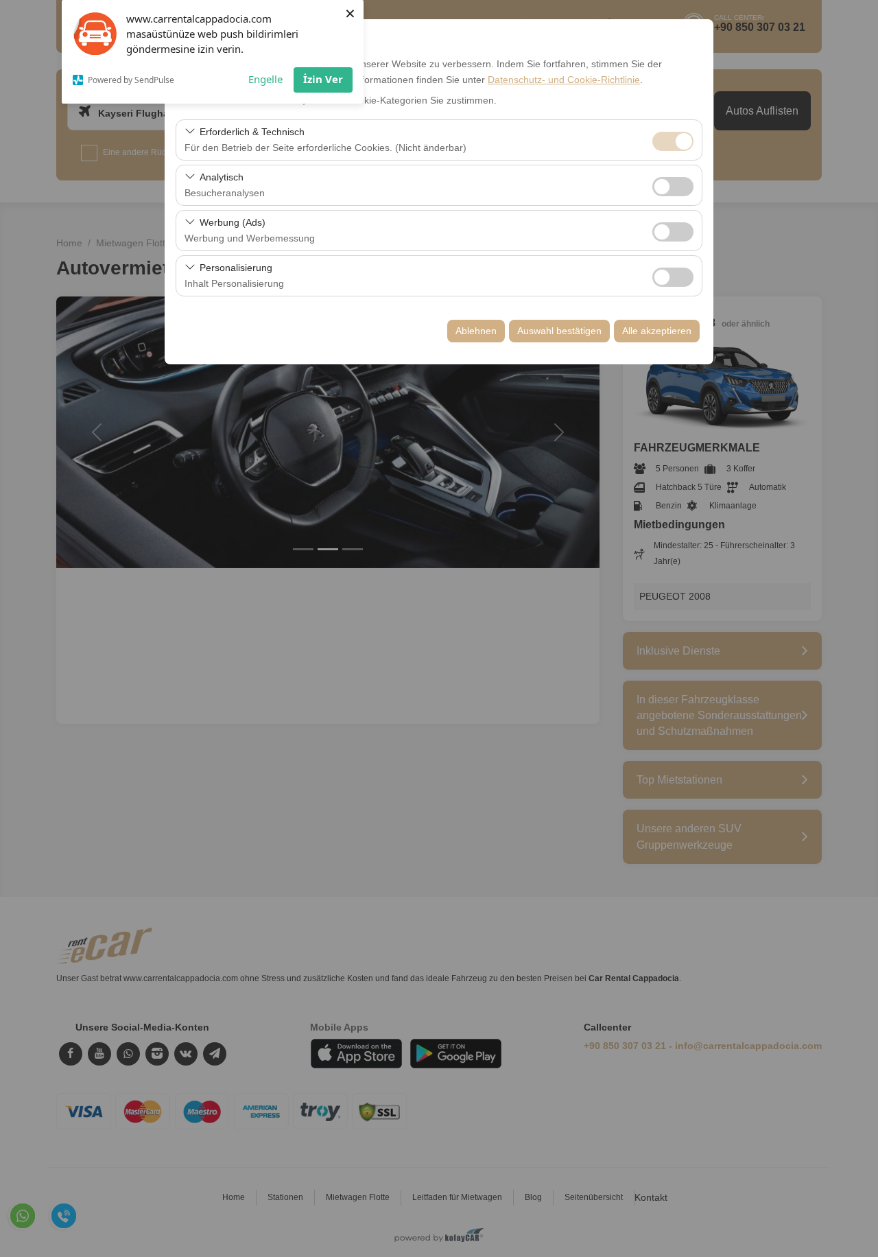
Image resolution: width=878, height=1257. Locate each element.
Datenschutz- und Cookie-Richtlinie (564, 79)
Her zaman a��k (672, 141)
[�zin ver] (672, 185)
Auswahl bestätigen (559, 330)
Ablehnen (476, 330)
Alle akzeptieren (656, 330)
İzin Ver (323, 79)
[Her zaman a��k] (672, 139)
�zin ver (672, 186)
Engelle (265, 79)
